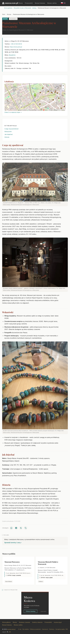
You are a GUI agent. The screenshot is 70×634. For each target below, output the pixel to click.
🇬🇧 (65, 3)
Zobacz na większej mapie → (13, 112)
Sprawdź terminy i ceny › (13, 542)
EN (10, 632)
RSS (67, 629)
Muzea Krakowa (40, 3)
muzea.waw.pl (11, 3)
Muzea (21, 3)
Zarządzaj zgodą (60, 629)
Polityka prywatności (35, 629)
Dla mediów (25, 629)
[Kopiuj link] (26, 528)
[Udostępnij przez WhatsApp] (11, 528)
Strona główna (8, 8)
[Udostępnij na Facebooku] (16, 528)
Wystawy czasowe (24, 622)
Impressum (45, 629)
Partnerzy (51, 629)
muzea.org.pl (58, 622)
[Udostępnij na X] (21, 528)
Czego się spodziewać (11, 129)
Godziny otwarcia (37, 622)
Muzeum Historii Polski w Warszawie (48, 563)
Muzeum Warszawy (12, 562)
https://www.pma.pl (16, 47)
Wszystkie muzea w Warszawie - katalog (25, 8)
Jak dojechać (8, 134)
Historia (6, 137)
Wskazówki (8, 131)
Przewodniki (29, 3)
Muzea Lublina (52, 3)
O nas (19, 629)
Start (3, 14)
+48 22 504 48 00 (16, 44)
